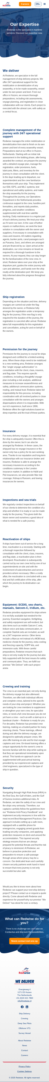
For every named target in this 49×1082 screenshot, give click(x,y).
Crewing (24, 1018)
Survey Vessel (25, 1033)
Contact (24, 1050)
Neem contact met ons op (24, 941)
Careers (25, 4)
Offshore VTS (24, 1028)
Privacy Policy (24, 1066)
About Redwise (24, 1040)
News (24, 1045)
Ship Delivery (24, 1013)
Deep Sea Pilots (24, 1023)
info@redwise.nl (24, 1001)
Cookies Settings (24, 1071)
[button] (38, 4)
